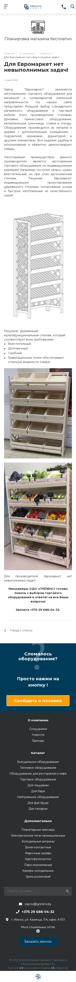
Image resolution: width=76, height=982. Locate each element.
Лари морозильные (38, 865)
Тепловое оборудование (38, 768)
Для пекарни (38, 809)
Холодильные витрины (38, 841)
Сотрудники (38, 729)
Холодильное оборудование (38, 762)
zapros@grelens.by (38, 904)
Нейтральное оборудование (38, 797)
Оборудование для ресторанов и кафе (38, 773)
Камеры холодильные (38, 871)
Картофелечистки (38, 859)
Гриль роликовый (38, 876)
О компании (38, 720)
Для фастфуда (38, 803)
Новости (38, 735)
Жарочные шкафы (38, 853)
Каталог (38, 753)
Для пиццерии (38, 785)
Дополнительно (38, 821)
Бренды (38, 740)
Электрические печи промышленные (38, 835)
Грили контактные (38, 847)
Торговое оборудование (38, 779)
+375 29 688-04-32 (38, 912)
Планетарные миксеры (38, 830)
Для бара (38, 791)
